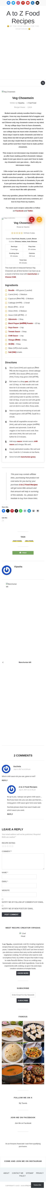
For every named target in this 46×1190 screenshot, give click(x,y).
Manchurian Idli (25, 662)
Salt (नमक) (12, 352)
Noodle (11, 290)
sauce (19, 441)
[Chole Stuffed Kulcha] (12, 1031)
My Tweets (23, 1103)
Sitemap (29, 1173)
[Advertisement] (23, 56)
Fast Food (32, 103)
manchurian (32, 274)
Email (5, 881)
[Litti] (33, 1074)
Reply (5, 780)
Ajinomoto (12, 319)
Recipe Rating (8, 843)
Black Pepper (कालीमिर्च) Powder (20, 323)
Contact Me (17, 1173)
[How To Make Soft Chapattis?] (12, 1052)
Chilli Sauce (13, 336)
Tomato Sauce (14, 331)
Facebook (19, 211)
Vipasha (21, 103)
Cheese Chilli (10, 277)
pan (26, 381)
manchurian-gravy (28, 457)
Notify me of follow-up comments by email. (23, 902)
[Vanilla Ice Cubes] (33, 1031)
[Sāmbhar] (12, 1074)
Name (5, 872)
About (6, 1173)
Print (24, 553)
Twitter (30, 211)
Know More (23, 973)
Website (6, 890)
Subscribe (37, 1185)
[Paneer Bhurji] (33, 1052)
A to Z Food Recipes (28, 485)
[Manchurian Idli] (11, 662)
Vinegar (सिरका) (14, 340)
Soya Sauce (13, 327)
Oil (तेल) (11, 344)
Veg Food (29, 541)
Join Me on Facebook (23, 1117)
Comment (7, 851)
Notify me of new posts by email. (17, 909)
